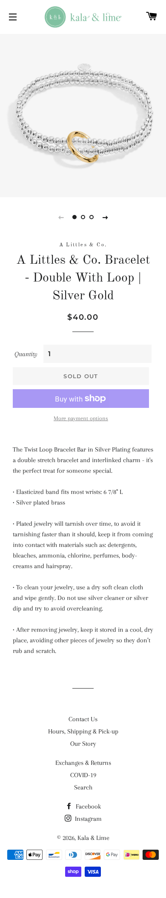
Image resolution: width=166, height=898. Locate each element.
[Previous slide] (61, 217)
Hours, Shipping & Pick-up (83, 731)
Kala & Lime (93, 838)
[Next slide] (105, 217)
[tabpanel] (83, 114)
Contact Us (83, 719)
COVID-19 (83, 775)
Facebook (87, 806)
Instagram (87, 819)
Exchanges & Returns (83, 763)
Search (83, 787)
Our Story (83, 743)
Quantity (25, 354)
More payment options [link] (81, 418)
